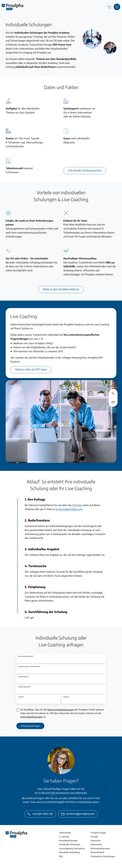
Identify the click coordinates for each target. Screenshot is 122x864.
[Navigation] (117, 7)
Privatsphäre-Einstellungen (103, 856)
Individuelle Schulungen (69, 844)
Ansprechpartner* (24, 687)
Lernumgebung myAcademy (72, 848)
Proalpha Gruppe (98, 832)
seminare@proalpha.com (68, 509)
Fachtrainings (65, 832)
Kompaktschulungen (68, 840)
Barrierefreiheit (97, 852)
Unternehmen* (23, 676)
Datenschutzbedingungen (60, 709)
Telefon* (66, 697)
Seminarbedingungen (31, 716)
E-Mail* (21, 697)
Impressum (96, 840)
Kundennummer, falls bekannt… (29, 666)
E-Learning (64, 836)
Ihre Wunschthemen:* (26, 656)
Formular (77, 505)
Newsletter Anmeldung (69, 852)
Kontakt (94, 836)
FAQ (52, 792)
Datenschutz (96, 844)
